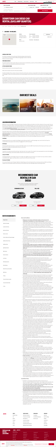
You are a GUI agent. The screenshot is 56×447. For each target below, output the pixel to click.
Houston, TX (46, 432)
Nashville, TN (46, 439)
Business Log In (35, 418)
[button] (9, 39)
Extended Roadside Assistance (27, 423)
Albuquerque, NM (15, 432)
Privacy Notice (13, 445)
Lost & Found (46, 420)
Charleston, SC (25, 434)
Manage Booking (20, 1)
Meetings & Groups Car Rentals (27, 425)
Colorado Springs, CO (26, 439)
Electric (14, 423)
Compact (14, 420)
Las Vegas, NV (46, 434)
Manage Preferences (38, 444)
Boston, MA (14, 439)
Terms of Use (25, 445)
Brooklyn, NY (25, 432)
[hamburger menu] (53, 1)
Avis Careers (45, 423)
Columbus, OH (36, 432)
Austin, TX (14, 437)
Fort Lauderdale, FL (36, 437)
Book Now (23, 205)
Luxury (14, 425)
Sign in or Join (50, 1)
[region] (28, 444)
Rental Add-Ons (25, 418)
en (46, 1)
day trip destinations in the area (11, 128)
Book (15, 1)
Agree (51, 444)
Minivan (14, 418)
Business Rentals (26, 1)
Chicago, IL (24, 437)
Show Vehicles (45, 10)
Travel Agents (35, 415)
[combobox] (15, 7)
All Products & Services (26, 415)
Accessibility (45, 425)
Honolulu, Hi (35, 439)
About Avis (45, 415)
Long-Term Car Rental (26, 420)
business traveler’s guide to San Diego (17, 129)
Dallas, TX (35, 434)
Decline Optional (45, 444)
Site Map (45, 418)
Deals (36, 1)
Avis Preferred (32, 1)
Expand (4, 34)
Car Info (15, 205)
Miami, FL (45, 437)
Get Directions (48, 34)
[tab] (15, 430)
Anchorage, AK (15, 434)
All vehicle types (15, 415)
